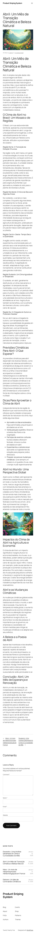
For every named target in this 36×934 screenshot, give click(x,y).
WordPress (30, 930)
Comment (6, 774)
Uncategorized (19, 53)
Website (5, 815)
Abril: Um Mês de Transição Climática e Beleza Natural (13, 863)
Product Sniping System (12, 3)
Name (5, 798)
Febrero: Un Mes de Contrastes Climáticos (12, 881)
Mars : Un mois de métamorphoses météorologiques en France (9, 741)
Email (5, 806)
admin (11, 53)
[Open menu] (32, 3)
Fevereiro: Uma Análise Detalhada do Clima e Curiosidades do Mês (26, 741)
